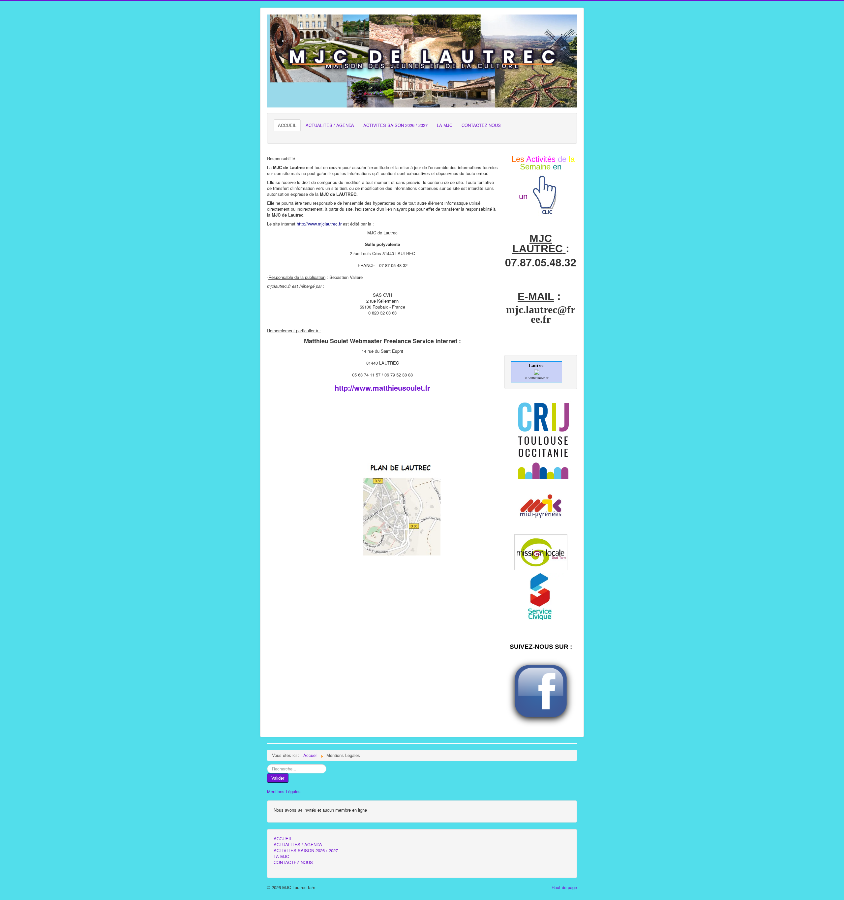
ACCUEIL (287, 125)
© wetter (530, 378)
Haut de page (564, 887)
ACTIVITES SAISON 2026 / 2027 (395, 125)
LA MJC (444, 125)
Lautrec (536, 365)
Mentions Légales (284, 792)
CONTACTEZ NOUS (481, 125)
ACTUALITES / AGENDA (330, 125)
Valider (277, 778)
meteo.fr (542, 378)
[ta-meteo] (536, 371)
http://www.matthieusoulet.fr (382, 387)
